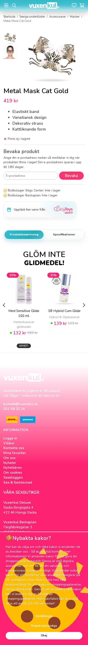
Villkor (8, 443)
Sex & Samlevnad (17, 482)
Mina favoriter (14, 453)
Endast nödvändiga (44, 626)
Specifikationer (64, 234)
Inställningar (44, 616)
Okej (44, 636)
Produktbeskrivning (24, 234)
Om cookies (12, 472)
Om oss (9, 458)
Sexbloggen (13, 477)
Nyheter (9, 463)
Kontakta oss (13, 448)
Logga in (10, 438)
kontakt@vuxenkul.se (20, 404)
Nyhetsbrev (12, 467)
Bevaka (71, 175)
